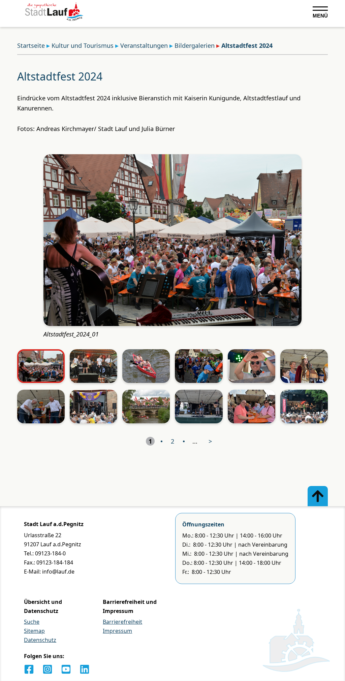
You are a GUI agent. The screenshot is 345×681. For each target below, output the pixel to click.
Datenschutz (40, 640)
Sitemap (34, 631)
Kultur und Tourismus (83, 45)
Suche (31, 621)
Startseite (31, 45)
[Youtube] (66, 669)
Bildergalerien (195, 45)
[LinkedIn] (85, 669)
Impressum (117, 631)
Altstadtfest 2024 (247, 45)
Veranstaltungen (144, 45)
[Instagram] (47, 669)
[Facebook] (29, 669)
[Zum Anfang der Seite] (318, 496)
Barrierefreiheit (122, 621)
